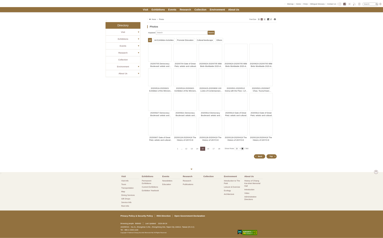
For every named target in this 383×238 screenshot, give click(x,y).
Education (166, 184)
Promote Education (185, 40)
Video (246, 193)
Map (123, 191)
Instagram (339, 4)
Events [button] (123, 46)
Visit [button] (123, 32)
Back (260, 156)
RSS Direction (164, 216)
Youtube (349, 4)
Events (172, 9)
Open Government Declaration (189, 216)
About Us (233, 9)
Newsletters (167, 181)
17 (214, 149)
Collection (200, 9)
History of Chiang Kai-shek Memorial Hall (252, 183)
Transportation (127, 188)
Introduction (249, 189)
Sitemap (290, 4)
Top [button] (271, 156)
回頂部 (376, 172)
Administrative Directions (250, 198)
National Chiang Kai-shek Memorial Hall (16, 3)
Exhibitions (158, 9)
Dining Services (128, 195)
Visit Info (125, 181)
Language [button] (380, 4)
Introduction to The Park (232, 182)
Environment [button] (123, 66)
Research (185, 9)
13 (192, 149)
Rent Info (125, 206)
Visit (145, 9)
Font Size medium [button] (262, 19)
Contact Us (331, 4)
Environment (217, 9)
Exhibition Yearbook (150, 190)
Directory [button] (123, 25)
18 (219, 149)
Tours (123, 184)
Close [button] (191, 169)
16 (208, 149)
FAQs (305, 4)
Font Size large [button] (265, 19)
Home (298, 4)
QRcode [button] (268, 19)
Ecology (227, 190)
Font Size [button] (252, 19)
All (150, 40)
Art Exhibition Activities (164, 40)
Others (219, 40)
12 (186, 149)
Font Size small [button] (259, 19)
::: (285, 4)
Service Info (126, 202)
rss (354, 4)
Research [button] (123, 53)
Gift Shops (125, 199)
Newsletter (359, 4)
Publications (188, 184)
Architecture (229, 194)
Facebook (344, 4)
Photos (161, 19)
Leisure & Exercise (232, 187)
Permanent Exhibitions (146, 182)
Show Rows (229, 149)
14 (197, 149)
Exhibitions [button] (123, 39)
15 (203, 149)
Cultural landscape (205, 40)
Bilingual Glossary (317, 4)
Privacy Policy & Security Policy (136, 216)
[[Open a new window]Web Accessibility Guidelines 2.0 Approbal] (249, 232)
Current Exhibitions (150, 187)
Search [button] (376, 4)
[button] (242, 148)
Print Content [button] (275, 19)
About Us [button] (123, 73)
